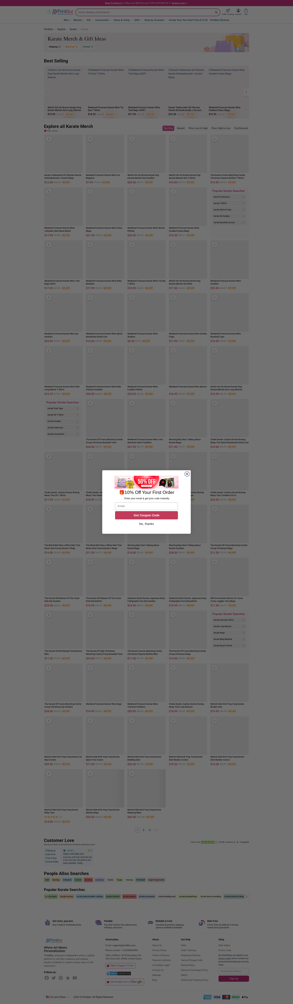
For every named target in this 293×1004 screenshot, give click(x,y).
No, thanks (146, 524)
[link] (146, 482)
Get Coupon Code (146, 515)
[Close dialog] (187, 473)
